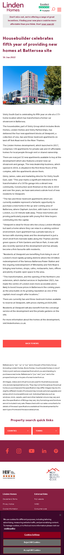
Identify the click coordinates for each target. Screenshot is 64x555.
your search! (48, 24)
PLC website (39, 499)
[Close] (60, 515)
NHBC (36, 504)
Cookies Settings (32, 535)
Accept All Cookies (32, 550)
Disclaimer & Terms (10, 499)
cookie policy (9, 529)
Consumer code (40, 509)
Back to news (32, 344)
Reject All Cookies (32, 543)
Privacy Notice (8, 504)
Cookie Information (10, 509)
